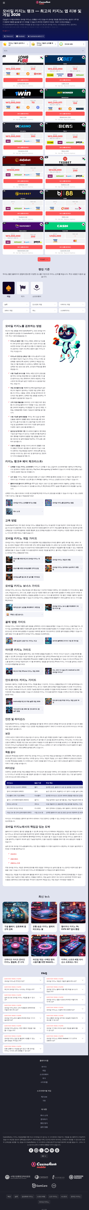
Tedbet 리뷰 (65, 185)
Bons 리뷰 (65, 151)
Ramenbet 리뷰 (23, 251)
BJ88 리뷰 (65, 217)
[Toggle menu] (4, 3)
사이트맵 (44, 1082)
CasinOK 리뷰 (65, 251)
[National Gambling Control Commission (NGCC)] (17, 1177)
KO (43, 1156)
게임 (44, 1070)
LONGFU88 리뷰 (23, 83)
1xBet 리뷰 (65, 83)
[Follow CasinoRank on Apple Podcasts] (57, 1150)
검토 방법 (44, 1127)
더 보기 (42, 259)
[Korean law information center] (41, 1177)
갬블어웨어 (14, 859)
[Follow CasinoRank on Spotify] (52, 1150)
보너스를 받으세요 (23, 80)
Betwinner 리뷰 (65, 117)
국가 (44, 1078)
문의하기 (44, 1119)
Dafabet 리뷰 (23, 185)
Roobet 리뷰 (23, 217)
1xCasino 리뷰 (23, 151)
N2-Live (44, 1097)
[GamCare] (39, 1186)
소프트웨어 (44, 1074)
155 (44, 1100)
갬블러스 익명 (15, 863)
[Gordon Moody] (76, 1177)
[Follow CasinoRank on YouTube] (46, 1150)
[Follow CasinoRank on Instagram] (36, 1150)
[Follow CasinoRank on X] (41, 1150)
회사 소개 (44, 1115)
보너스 (44, 1066)
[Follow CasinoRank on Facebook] (31, 1150)
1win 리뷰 (23, 117)
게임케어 (13, 854)
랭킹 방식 (44, 1123)
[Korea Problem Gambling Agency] (58, 1177)
